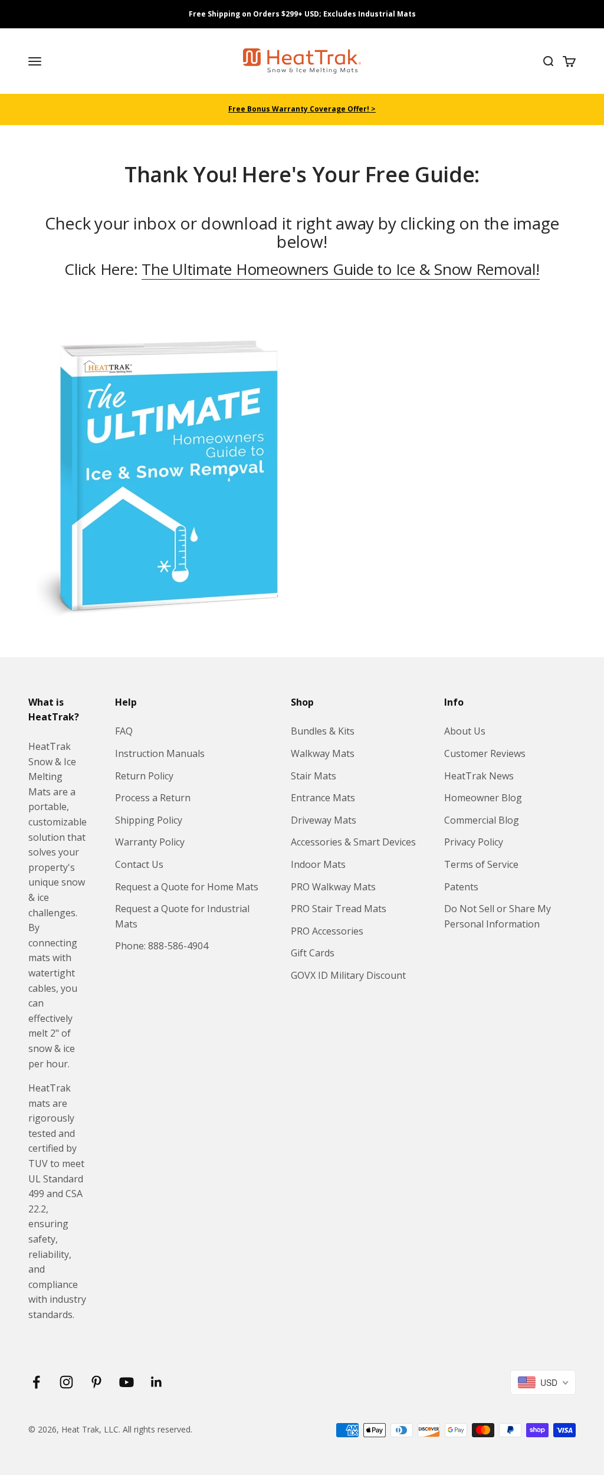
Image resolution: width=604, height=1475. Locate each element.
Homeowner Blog (483, 797)
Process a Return (153, 797)
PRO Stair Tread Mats (338, 908)
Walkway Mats (322, 753)
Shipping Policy (148, 820)
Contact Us (139, 864)
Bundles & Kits (322, 731)
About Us (464, 731)
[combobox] (543, 1382)
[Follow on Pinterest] (96, 1382)
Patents (461, 886)
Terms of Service (481, 864)
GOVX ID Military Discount (348, 975)
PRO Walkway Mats (333, 886)
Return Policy (144, 775)
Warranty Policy (150, 841)
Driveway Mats (323, 820)
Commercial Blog (481, 820)
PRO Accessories (327, 931)
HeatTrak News (479, 775)
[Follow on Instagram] (66, 1382)
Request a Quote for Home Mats (186, 886)
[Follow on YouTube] (126, 1382)
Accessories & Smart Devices (353, 841)
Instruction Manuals (160, 753)
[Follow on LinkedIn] (157, 1382)
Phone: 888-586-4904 (161, 945)
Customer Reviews (485, 753)
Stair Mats (313, 775)
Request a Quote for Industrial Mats (182, 916)
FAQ (124, 731)
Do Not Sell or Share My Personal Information (497, 916)
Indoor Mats (318, 864)
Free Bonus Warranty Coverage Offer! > (302, 109)
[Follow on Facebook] (36, 1382)
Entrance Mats (323, 797)
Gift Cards (312, 952)
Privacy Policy (473, 841)
